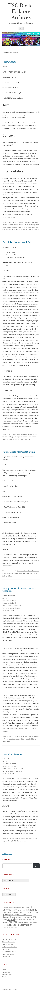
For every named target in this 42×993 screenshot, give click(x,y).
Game (36, 912)
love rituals (32, 227)
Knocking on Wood (8, 954)
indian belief (21, 227)
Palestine (5, 439)
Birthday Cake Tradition (9, 939)
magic (20, 919)
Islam (29, 437)
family (33, 909)
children (32, 907)
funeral (16, 573)
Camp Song (5, 949)
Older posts (7, 854)
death (28, 910)
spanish (4, 925)
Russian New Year (7, 944)
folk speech (24, 912)
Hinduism (14, 227)
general (4, 224)
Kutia (22, 739)
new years (36, 919)
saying (32, 922)
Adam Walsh (6, 956)
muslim (34, 437)
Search (6, 859)
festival (4, 912)
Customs (20, 571)
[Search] (36, 865)
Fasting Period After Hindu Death (18, 452)
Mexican (25, 919)
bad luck (12, 907)
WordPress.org (6, 977)
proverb (13, 921)
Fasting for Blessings (12, 754)
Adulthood (20, 222)
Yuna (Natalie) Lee (33, 229)
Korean (4, 919)
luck (16, 920)
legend (11, 919)
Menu (21, 28)
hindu (20, 573)
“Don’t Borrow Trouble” (9, 951)
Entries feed (6, 972)
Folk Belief (15, 912)
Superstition (15, 924)
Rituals (26, 922)
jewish (29, 917)
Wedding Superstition (8, 942)
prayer (10, 439)
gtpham (10, 576)
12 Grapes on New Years (9, 947)
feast (20, 437)
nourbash (27, 439)
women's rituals (10, 229)
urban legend (6, 927)
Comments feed (7, 974)
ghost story (21, 915)
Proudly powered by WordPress (11, 989)
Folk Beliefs (35, 222)
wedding (15, 927)
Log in (4, 969)
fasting (9, 227)
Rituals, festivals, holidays (22, 224)
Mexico (31, 919)
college (22, 910)
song (35, 922)
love (27, 227)
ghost (5, 914)
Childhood (25, 907)
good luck (29, 915)
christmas (12, 739)
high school (6, 917)
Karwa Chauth (9, 62)
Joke (33, 917)
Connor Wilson (21, 841)
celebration (18, 907)
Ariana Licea (6, 741)
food (31, 912)
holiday (25, 437)
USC (11, 927)
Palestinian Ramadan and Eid (16, 242)
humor (24, 917)
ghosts (12, 914)
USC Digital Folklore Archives (21, 11)
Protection (11, 224)
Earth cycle (27, 222)
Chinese (6, 909)
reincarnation (26, 573)
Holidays (25, 434)
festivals (9, 912)
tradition (27, 924)
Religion (20, 922)
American (5, 907)
